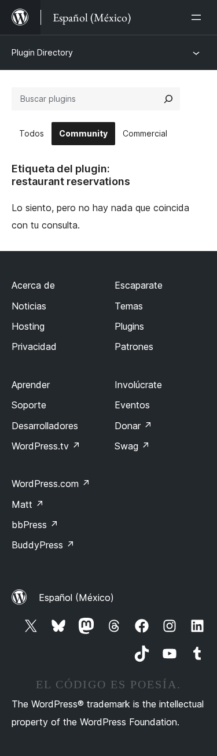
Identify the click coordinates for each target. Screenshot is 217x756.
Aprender (31, 384)
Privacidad (34, 346)
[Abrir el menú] (198, 17)
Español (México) (76, 597)
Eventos (132, 405)
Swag (132, 446)
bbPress (35, 524)
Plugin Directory (42, 52)
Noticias (29, 306)
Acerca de (33, 285)
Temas (129, 306)
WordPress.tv (46, 446)
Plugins (129, 326)
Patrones (134, 346)
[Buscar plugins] (168, 98)
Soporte (29, 405)
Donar (133, 426)
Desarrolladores (45, 426)
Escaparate (139, 285)
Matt (28, 504)
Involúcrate (138, 384)
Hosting (28, 326)
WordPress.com (51, 483)
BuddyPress (43, 545)
